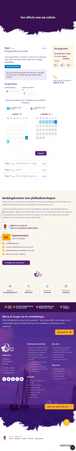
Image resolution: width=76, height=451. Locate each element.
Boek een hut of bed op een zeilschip (36, 382)
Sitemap (17, 438)
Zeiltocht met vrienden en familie (38, 350)
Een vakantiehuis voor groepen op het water (38, 358)
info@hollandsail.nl (9, 373)
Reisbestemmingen (58, 376)
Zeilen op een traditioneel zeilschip (38, 348)
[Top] (66, 422)
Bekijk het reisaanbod (35, 385)
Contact (24, 438)
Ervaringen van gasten (59, 378)
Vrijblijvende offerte (58, 369)
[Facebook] (4, 379)
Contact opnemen (58, 371)
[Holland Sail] (12, 347)
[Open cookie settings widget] (72, 447)
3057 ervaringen (18, 238)
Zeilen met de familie (34, 387)
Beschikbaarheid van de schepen (62, 352)
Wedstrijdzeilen (33, 395)
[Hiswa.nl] (5, 227)
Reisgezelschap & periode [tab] (25, 49)
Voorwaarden (39, 438)
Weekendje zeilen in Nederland (37, 352)
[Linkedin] (13, 379)
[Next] (43, 114)
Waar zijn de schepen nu (60, 359)
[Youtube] (22, 379)
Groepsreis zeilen (33, 397)
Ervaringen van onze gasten (14, 263)
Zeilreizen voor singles (35, 392)
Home (11, 438)
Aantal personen (10, 87)
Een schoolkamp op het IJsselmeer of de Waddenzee (38, 370)
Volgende (41, 153)
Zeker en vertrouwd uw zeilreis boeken (24, 228)
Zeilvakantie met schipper (36, 355)
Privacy (30, 438)
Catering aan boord (58, 357)
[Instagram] (17, 379)
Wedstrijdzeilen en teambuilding (37, 367)
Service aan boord (58, 354)
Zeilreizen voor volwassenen (37, 390)
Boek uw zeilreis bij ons (57, 406)
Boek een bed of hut (12, 66)
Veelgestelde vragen (59, 374)
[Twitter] (9, 379)
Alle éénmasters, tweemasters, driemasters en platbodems (62, 349)
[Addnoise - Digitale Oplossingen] (67, 445)
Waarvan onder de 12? (28, 88)
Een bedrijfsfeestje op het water (37, 362)
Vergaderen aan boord (35, 364)
